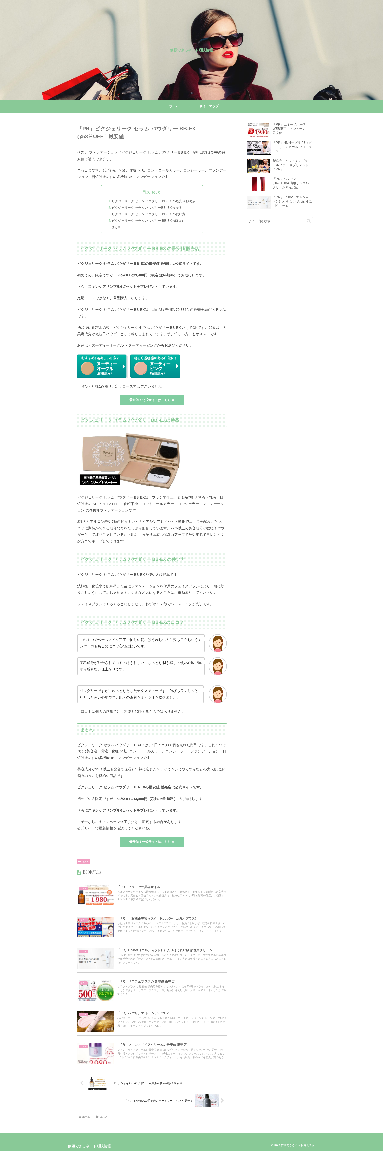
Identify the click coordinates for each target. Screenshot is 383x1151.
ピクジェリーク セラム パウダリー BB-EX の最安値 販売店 (154, 201)
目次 (146, 192)
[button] (308, 221)
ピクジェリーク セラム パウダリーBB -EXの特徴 (146, 207)
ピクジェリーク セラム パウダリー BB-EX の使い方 (148, 214)
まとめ (116, 227)
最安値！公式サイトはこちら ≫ (152, 400)
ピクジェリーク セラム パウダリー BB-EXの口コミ (148, 220)
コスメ (85, 861)
